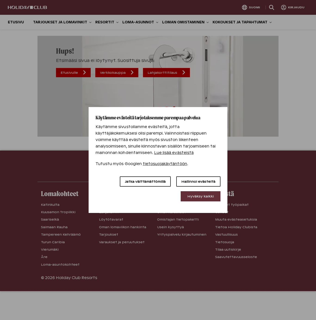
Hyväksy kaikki (200, 196)
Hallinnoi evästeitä (198, 181)
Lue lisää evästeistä (174, 152)
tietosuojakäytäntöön (165, 163)
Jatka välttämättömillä (145, 181)
